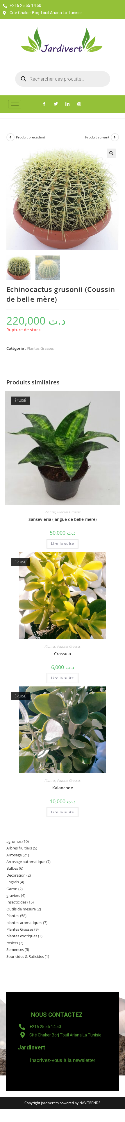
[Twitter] (55, 104)
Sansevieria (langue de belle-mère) (62, 519)
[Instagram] (79, 104)
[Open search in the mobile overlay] (62, 79)
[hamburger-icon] (14, 104)
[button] (111, 153)
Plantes (50, 512)
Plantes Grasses (40, 348)
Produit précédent (30, 137)
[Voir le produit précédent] (10, 137)
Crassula (62, 653)
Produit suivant (97, 137)
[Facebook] (44, 104)
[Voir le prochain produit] (115, 137)
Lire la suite (62, 543)
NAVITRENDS (90, 1102)
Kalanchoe (62, 787)
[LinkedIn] (67, 104)
